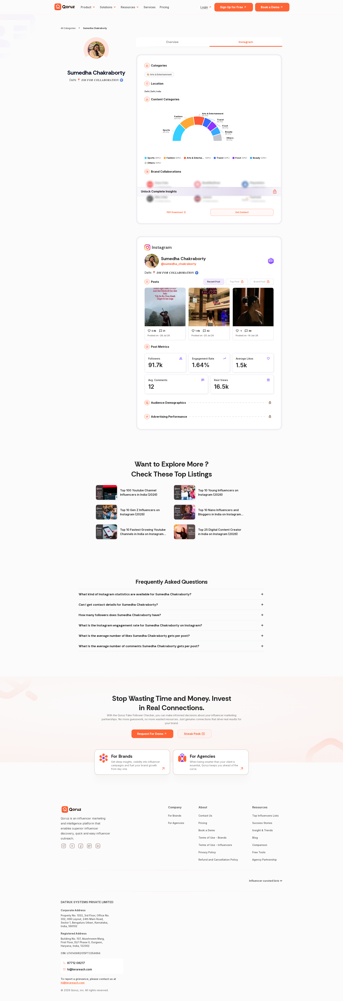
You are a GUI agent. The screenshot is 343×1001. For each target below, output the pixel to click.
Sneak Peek (192, 734)
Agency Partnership (264, 859)
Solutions (106, 7)
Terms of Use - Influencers (215, 844)
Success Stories (262, 822)
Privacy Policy (207, 852)
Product (86, 7)
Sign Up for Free (231, 7)
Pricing (164, 7)
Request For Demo (150, 734)
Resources (128, 7)
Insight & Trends (262, 830)
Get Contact (241, 212)
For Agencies (176, 822)
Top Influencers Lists (265, 815)
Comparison (259, 844)
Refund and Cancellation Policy (218, 859)
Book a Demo (270, 7)
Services (149, 7)
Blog (255, 837)
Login (204, 7)
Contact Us (205, 815)
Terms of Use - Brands (212, 837)
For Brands (174, 815)
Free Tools (258, 852)
